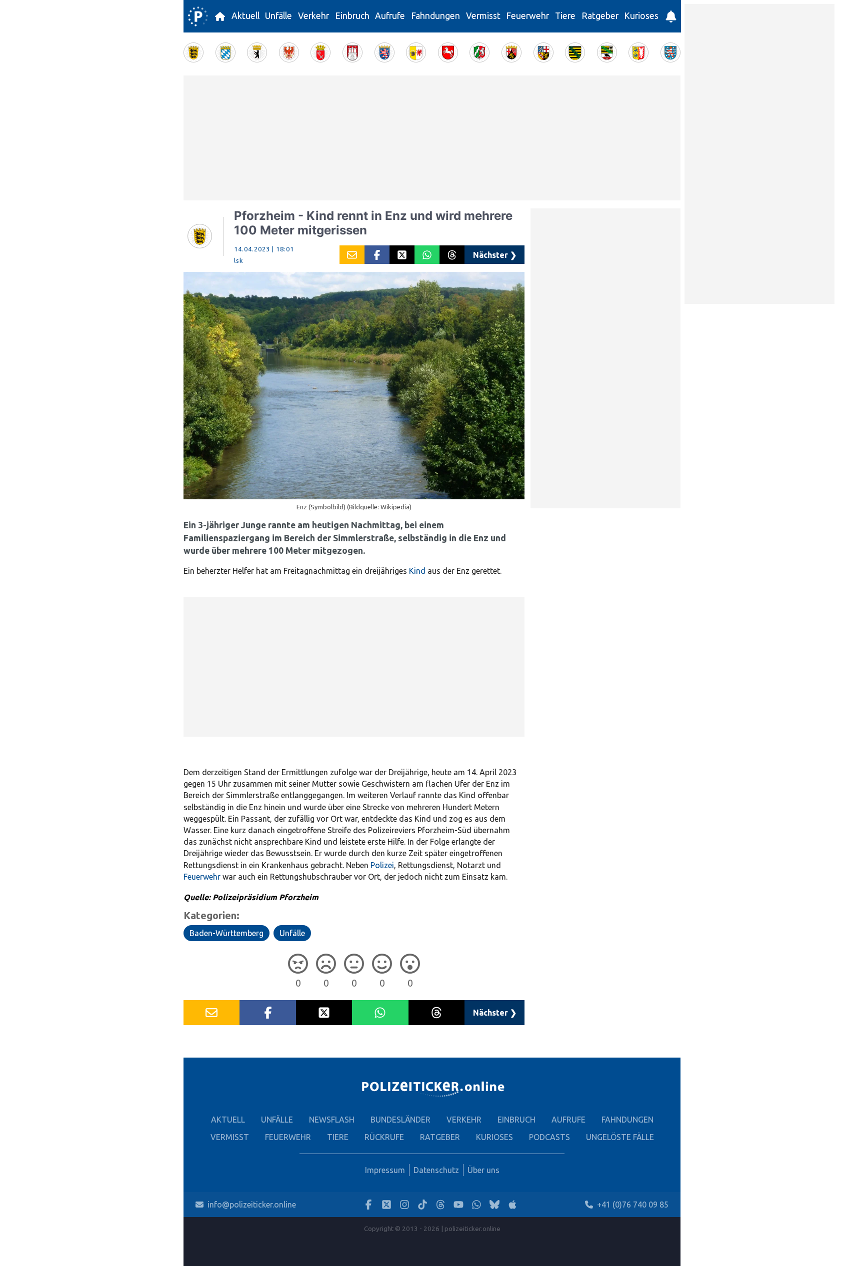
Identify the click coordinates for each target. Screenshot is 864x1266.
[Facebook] (369, 1205)
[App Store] (513, 1205)
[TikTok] (423, 1205)
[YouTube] (459, 1205)
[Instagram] (405, 1205)
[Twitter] (387, 1205)
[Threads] (441, 1205)
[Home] (198, 16)
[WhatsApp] (477, 1205)
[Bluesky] (495, 1205)
